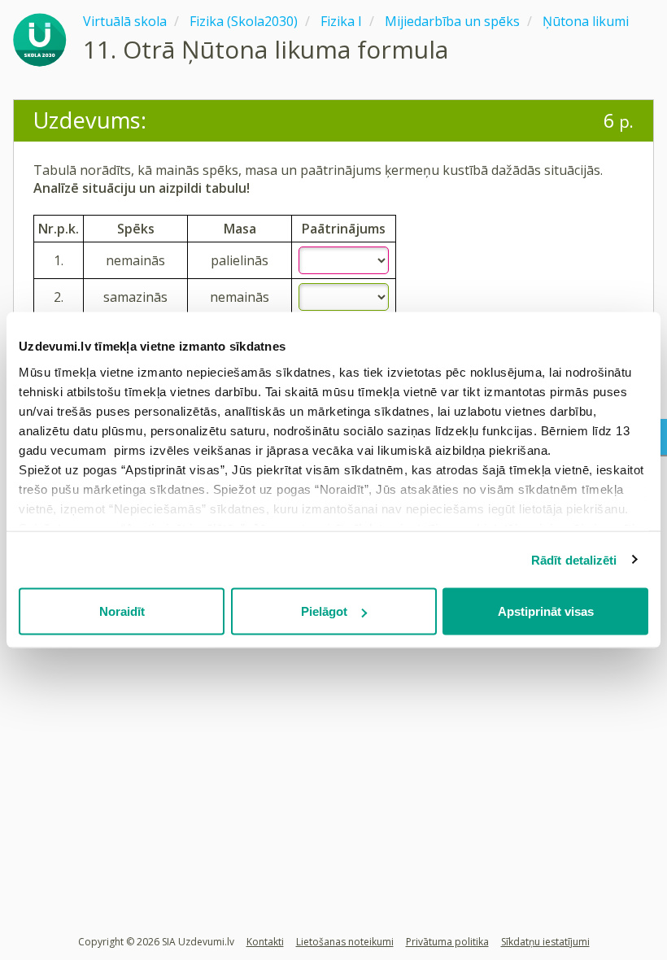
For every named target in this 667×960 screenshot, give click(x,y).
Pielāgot (324, 611)
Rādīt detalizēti (574, 559)
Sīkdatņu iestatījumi (545, 942)
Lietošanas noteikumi (345, 942)
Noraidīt (122, 611)
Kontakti (265, 942)
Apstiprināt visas (546, 611)
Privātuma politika (447, 942)
